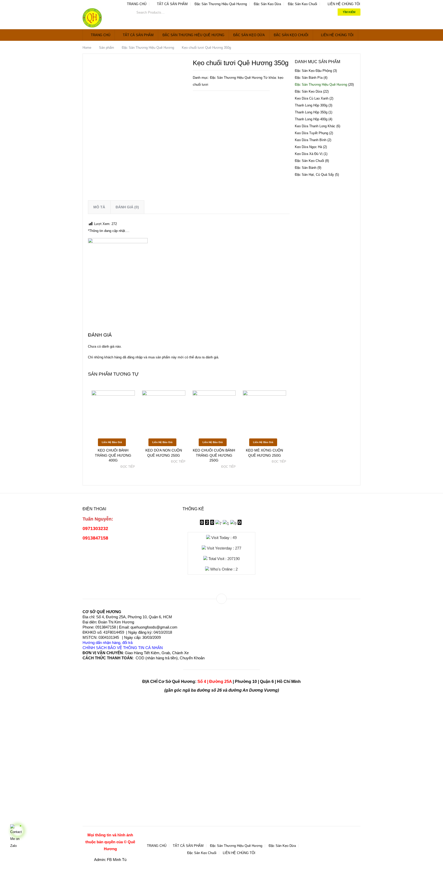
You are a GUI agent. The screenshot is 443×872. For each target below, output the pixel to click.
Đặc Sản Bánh (305, 168)
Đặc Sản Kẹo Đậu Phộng (313, 71)
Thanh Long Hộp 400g (311, 119)
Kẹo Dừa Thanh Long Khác (315, 126)
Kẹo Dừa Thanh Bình (310, 140)
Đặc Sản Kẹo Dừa (267, 4)
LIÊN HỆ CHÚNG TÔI (343, 4)
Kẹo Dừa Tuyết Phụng (311, 133)
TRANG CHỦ (136, 4)
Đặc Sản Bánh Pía (309, 78)
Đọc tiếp (127, 466)
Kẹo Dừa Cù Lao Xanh (311, 98)
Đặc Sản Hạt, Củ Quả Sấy (314, 175)
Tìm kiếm (349, 12)
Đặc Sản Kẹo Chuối (302, 4)
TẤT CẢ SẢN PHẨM (172, 4)
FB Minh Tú (116, 859)
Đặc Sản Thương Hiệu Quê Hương (221, 4)
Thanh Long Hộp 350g (311, 112)
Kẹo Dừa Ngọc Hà (308, 147)
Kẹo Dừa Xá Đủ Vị (309, 154)
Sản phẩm (106, 48)
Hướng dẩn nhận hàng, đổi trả (108, 642)
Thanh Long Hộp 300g (311, 105)
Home (87, 48)
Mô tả (99, 207)
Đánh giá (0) (127, 207)
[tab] (99, 207)
